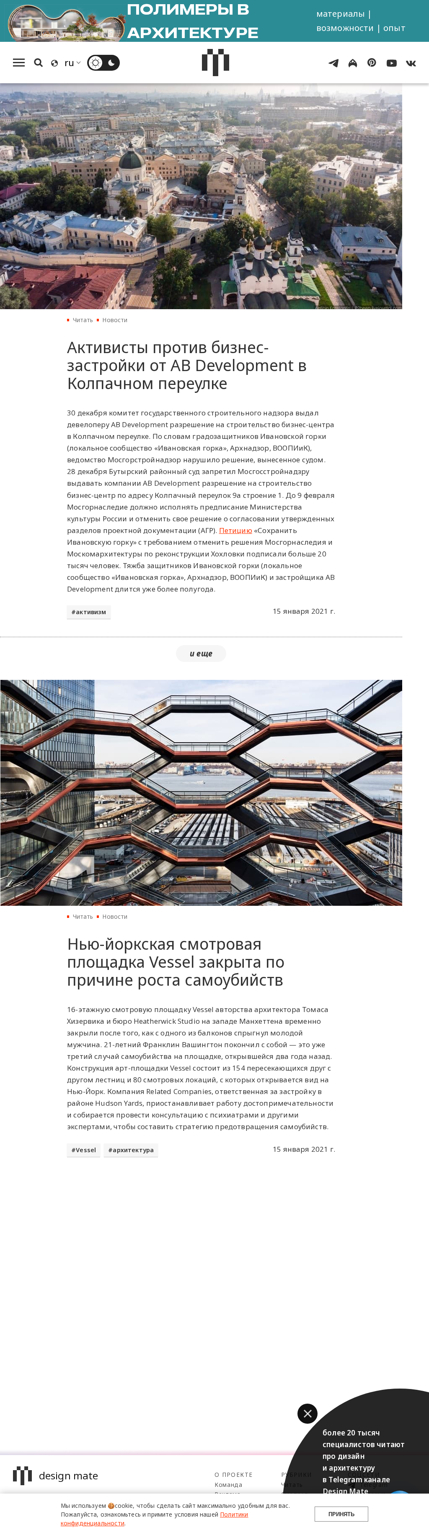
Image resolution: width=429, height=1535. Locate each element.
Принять (341, 1514)
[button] (307, 1414)
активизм (91, 612)
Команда (228, 1485)
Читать (83, 320)
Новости (114, 320)
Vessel (86, 1150)
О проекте (233, 1475)
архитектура (133, 1150)
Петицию (235, 530)
